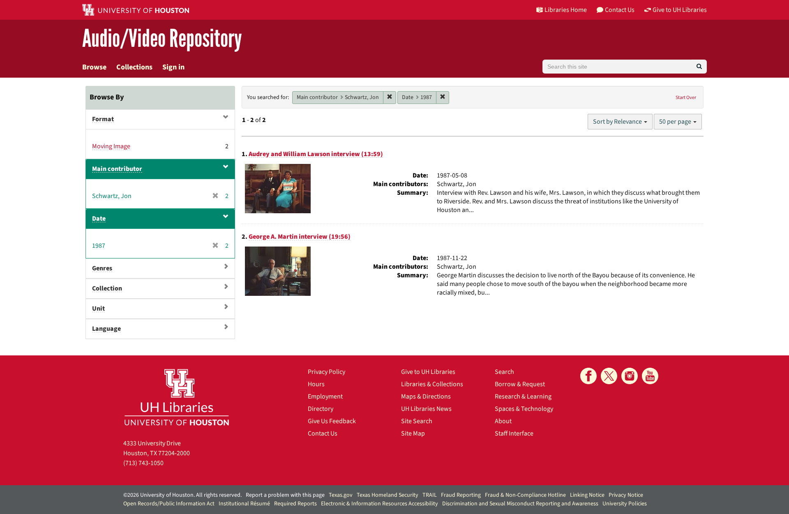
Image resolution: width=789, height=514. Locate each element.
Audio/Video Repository (162, 39)
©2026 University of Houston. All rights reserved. (182, 495)
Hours (316, 384)
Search (504, 371)
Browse (94, 67)
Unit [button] (98, 308)
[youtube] (650, 376)
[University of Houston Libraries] (176, 397)
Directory (320, 408)
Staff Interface (514, 433)
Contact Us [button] (619, 9)
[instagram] (629, 376)
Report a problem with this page (285, 495)
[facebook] (588, 376)
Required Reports (295, 504)
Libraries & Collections (432, 384)
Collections (134, 67)
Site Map (413, 433)
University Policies (624, 504)
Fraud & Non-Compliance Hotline (525, 495)
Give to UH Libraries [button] (680, 9)
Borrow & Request (520, 384)
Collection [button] (107, 288)
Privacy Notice (626, 495)
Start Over (686, 97)
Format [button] (103, 119)
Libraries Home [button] (565, 9)
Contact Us (322, 433)
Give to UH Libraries (428, 371)
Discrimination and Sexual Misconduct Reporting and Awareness (520, 504)
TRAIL (429, 495)
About (503, 421)
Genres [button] (102, 268)
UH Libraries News (426, 408)
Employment (325, 396)
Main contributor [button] (117, 168)
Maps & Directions (426, 396)
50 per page (675, 121)
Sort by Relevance (618, 121)
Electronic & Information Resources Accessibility (379, 504)
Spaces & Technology (524, 408)
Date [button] (99, 218)
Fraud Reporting (461, 495)
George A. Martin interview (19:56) (300, 236)
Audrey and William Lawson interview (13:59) (316, 154)
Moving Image (111, 146)
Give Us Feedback (332, 421)
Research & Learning (523, 396)
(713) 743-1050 (143, 463)
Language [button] (106, 328)
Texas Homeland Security (387, 495)
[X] (609, 376)
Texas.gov (341, 495)
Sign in (173, 67)
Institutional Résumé (244, 504)
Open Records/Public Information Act (169, 504)
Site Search (416, 421)
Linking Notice (587, 495)
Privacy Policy (326, 371)
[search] (699, 67)
